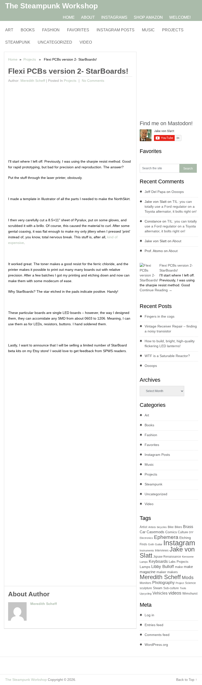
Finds (143, 544)
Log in (149, 615)
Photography (163, 583)
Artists (152, 527)
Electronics (146, 537)
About (88, 17)
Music (148, 30)
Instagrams (114, 17)
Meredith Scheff (32, 81)
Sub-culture (171, 588)
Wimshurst (190, 593)
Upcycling (146, 593)
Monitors (145, 583)
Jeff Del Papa (155, 192)
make (179, 567)
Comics (171, 532)
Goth (151, 544)
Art (9, 30)
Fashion (51, 30)
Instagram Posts (116, 30)
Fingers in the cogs (159, 316)
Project (180, 583)
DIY (191, 532)
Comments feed (157, 635)
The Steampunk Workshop (51, 6)
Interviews (161, 550)
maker (161, 572)
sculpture (146, 588)
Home (69, 17)
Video (86, 42)
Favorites (78, 30)
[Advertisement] (70, 121)
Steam (157, 588)
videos (174, 593)
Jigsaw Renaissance (167, 556)
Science (190, 583)
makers (172, 572)
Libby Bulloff (162, 566)
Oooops (177, 192)
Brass (188, 526)
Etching (185, 538)
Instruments (147, 550)
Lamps (145, 567)
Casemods (155, 532)
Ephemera (166, 537)
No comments (92, 81)
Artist (143, 527)
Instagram (179, 543)
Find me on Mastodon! (166, 123)
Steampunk (17, 42)
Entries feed (154, 625)
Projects (173, 30)
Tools (183, 588)
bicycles (162, 527)
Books (28, 30)
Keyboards (158, 561)
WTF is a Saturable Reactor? (167, 356)
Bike (171, 527)
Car (143, 532)
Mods (188, 577)
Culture (183, 532)
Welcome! (180, 17)
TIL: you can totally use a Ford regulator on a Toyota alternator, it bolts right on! (171, 206)
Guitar (158, 544)
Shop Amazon (148, 17)
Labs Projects (178, 562)
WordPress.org (156, 645)
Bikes (178, 527)
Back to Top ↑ (186, 680)
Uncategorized (55, 42)
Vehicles (160, 593)
